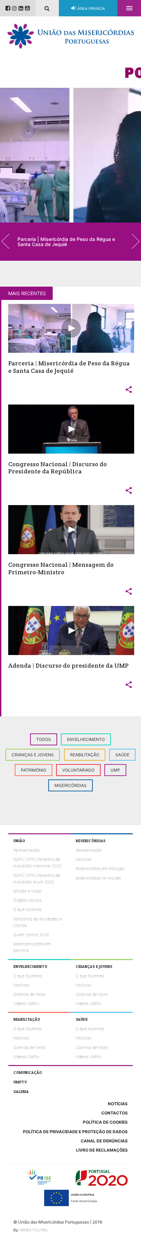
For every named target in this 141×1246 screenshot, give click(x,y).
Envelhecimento (86, 739)
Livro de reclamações (102, 1150)
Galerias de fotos (29, 994)
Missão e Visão (27, 891)
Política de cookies (105, 1122)
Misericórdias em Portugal (100, 868)
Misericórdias (70, 785)
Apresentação (26, 850)
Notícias (83, 859)
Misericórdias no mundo (98, 878)
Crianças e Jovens (33, 754)
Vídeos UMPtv (26, 1003)
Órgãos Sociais (27, 900)
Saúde (122, 754)
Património (33, 770)
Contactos (114, 1112)
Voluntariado (78, 770)
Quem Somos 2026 (31, 934)
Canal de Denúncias (104, 1140)
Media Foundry (34, 1229)
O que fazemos (27, 909)
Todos (43, 739)
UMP (115, 770)
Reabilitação (84, 754)
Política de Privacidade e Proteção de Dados (75, 1131)
